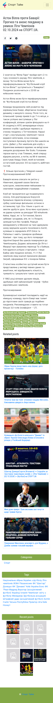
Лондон (25, 320)
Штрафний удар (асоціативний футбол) (23, 599)
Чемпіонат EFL (9, 326)
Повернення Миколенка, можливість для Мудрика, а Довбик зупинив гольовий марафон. (26, 544)
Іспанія (24, 592)
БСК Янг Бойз (43, 312)
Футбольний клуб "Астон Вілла (15, 318)
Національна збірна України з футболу (22, 580)
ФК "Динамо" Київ (21, 586)
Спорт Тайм (15, 4)
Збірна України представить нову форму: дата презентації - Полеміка (23, 367)
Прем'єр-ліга (9, 320)
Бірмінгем (38, 326)
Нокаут (6, 605)
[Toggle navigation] (47, 5)
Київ (45, 602)
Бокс (41, 586)
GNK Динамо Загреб (37, 323)
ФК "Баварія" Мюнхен (29, 315)
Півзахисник (32, 312)
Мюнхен (19, 326)
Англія (18, 320)
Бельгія (25, 323)
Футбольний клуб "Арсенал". (15, 312)
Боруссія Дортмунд (11, 315)
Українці (16, 592)
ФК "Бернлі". (8, 329)
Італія (6, 602)
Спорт (46, 37)
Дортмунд (34, 320)
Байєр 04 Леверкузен (12, 323)
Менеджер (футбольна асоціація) (29, 595)
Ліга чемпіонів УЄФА (37, 318)
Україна (35, 586)
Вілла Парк (28, 326)
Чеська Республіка (18, 602)
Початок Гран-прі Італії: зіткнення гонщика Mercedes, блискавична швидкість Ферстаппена (26, 401)
